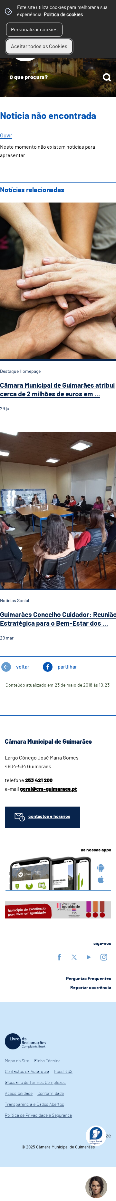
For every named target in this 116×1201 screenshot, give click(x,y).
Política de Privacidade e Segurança (38, 1115)
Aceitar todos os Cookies (39, 46)
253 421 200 (39, 780)
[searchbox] (58, 77)
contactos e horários (49, 816)
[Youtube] (89, 957)
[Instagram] (103, 957)
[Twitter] (74, 957)
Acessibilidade (19, 1093)
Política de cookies (63, 14)
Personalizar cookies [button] (34, 29)
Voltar (22, 667)
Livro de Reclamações (25, 1041)
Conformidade (50, 1093)
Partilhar (67, 667)
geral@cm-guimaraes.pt (48, 789)
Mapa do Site (17, 1061)
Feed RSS (63, 1071)
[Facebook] (59, 957)
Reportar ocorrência (90, 988)
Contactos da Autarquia (27, 1071)
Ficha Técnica (47, 1061)
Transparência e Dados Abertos (34, 1104)
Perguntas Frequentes (88, 979)
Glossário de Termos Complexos (35, 1082)
